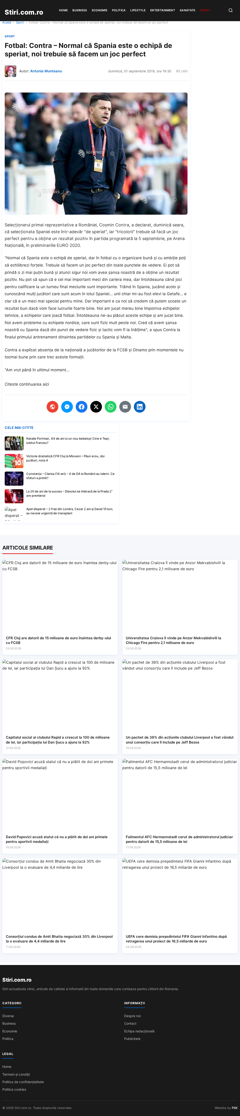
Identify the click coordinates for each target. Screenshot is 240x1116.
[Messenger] (67, 407)
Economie (99, 10)
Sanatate (187, 10)
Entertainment (162, 10)
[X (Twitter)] (96, 407)
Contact (130, 1023)
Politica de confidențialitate (23, 1082)
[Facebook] (81, 407)
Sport (205, 10)
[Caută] (230, 11)
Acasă (6, 22)
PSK (235, 1108)
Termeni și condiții (16, 1074)
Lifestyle (138, 10)
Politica (119, 10)
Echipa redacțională (139, 1031)
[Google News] (52, 407)
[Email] (125, 407)
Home (63, 10)
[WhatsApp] (110, 407)
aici (46, 384)
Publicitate (132, 1039)
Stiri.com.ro (16, 980)
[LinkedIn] (140, 407)
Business (79, 10)
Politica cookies (14, 1089)
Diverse (8, 1016)
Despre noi (132, 1016)
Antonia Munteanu (46, 71)
